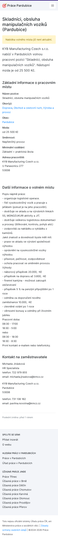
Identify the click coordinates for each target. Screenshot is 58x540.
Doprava (7, 107)
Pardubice (8, 122)
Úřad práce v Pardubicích (17, 463)
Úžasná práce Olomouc (16, 498)
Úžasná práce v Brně (14, 481)
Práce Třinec (9, 476)
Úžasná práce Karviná (15, 494)
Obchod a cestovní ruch (28, 107)
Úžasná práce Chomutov (16, 489)
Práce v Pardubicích (14, 458)
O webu (6, 444)
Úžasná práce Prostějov (16, 502)
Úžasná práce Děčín (14, 485)
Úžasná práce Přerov (14, 506)
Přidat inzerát (10, 439)
